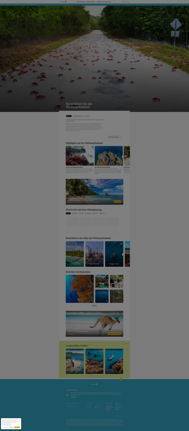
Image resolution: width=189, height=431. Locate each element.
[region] (11, 423)
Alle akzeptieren (17, 427)
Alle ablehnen (11, 427)
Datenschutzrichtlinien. (8, 424)
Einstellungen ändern (5, 427)
